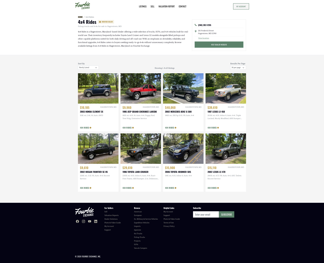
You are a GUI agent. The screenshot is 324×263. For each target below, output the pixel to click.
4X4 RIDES (84, 128)
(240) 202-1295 (204, 25)
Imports (137, 226)
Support (107, 230)
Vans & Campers (140, 248)
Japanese (137, 230)
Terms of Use (169, 223)
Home (80, 16)
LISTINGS (143, 6)
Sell (105, 212)
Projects (137, 241)
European (138, 215)
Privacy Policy (169, 226)
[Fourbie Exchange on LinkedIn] (95, 222)
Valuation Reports (111, 215)
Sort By (81, 63)
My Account (241, 6)
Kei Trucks (138, 234)
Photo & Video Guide (112, 223)
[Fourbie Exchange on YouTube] (89, 222)
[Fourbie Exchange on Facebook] (77, 222)
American (138, 212)
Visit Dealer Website (219, 44)
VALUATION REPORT (166, 6)
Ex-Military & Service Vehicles (146, 219)
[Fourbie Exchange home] (84, 212)
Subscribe (226, 214)
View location (203, 38)
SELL (152, 6)
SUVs (136, 245)
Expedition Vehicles (141, 223)
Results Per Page (237, 63)
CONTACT (182, 6)
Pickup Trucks (139, 237)
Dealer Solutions (111, 219)
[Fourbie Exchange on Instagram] (83, 222)
